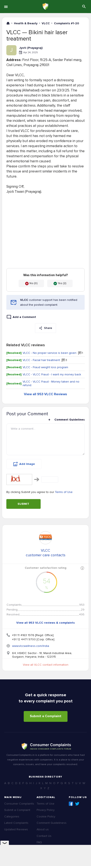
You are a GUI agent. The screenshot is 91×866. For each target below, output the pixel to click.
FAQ (39, 842)
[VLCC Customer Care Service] (45, 537)
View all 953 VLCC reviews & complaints (45, 622)
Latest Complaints (16, 823)
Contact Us (44, 836)
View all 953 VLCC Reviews (45, 394)
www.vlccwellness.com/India (30, 646)
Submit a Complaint (45, 716)
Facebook (71, 804)
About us (43, 829)
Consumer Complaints (19, 803)
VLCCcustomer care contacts (45, 552)
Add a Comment (24, 317)
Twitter (77, 804)
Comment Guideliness (51, 823)
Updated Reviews (16, 829)
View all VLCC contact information (45, 664)
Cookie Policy (46, 816)
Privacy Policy (46, 810)
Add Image (27, 464)
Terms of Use (64, 492)
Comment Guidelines (69, 419)
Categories (11, 816)
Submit (23, 504)
